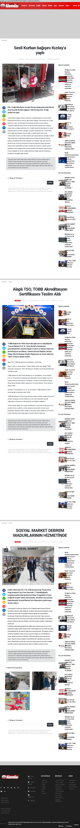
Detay (62, 826)
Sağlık (38, 6)
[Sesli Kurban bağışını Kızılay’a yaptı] (28, 83)
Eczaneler (58, 787)
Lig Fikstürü (59, 789)
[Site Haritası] (2, 791)
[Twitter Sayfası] (5, 787)
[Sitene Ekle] (5, 791)
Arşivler (33, 791)
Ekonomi (32, 6)
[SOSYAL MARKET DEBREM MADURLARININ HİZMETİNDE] (28, 565)
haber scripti (3, 826)
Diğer (68, 6)
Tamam (69, 826)
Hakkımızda (4, 798)
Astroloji (71, 789)
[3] (17, 701)
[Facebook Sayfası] (2, 787)
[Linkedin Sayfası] (15, 787)
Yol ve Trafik (59, 782)
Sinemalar (59, 793)
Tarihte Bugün (60, 791)
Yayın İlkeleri (4, 800)
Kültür (50, 6)
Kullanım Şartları (6, 808)
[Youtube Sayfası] (12, 787)
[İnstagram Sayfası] (8, 787)
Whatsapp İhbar (5, 811)
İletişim (32, 800)
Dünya (10, 281)
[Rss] (19, 787)
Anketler (71, 782)
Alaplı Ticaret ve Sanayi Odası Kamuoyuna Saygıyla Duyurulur (70, 96)
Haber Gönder (5, 813)
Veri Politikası (5, 802)
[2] (44, 681)
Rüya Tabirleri (73, 787)
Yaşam (44, 6)
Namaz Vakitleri (60, 784)
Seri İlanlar (59, 795)
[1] (17, 681)
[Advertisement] (40, 24)
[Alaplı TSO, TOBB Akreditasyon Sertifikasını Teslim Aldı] (28, 322)
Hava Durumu (60, 780)
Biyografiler (72, 784)
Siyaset (61, 6)
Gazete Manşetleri (59, 800)
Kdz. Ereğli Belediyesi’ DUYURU (68, 117)
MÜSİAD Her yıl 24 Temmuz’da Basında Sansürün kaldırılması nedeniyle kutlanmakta (69, 240)
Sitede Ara (72, 780)
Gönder (50, 182)
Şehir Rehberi (60, 797)
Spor (55, 6)
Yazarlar (33, 788)
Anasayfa (4, 40)
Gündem (24, 6)
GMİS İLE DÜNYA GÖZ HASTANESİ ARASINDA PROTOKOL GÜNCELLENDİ (70, 145)
